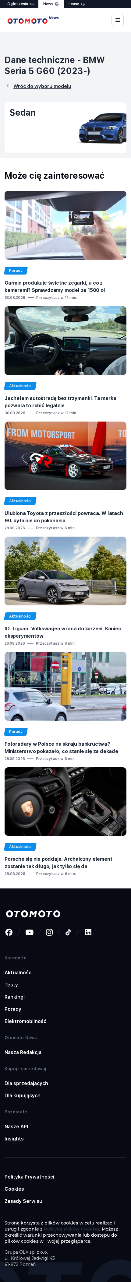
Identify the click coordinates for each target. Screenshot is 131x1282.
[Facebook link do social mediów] (9, 932)
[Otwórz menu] (118, 20)
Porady (13, 1009)
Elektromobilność (25, 1021)
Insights (14, 1139)
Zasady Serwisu (23, 1201)
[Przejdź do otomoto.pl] (33, 914)
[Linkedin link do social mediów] (88, 932)
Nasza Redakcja (23, 1052)
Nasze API (16, 1127)
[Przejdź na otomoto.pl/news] (33, 20)
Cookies (14, 1189)
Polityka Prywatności (29, 1177)
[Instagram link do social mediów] (49, 932)
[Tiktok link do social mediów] (68, 932)
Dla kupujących (23, 1095)
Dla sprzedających (26, 1083)
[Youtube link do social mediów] (29, 932)
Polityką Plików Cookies (72, 1229)
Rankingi (15, 997)
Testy (11, 985)
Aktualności (19, 973)
